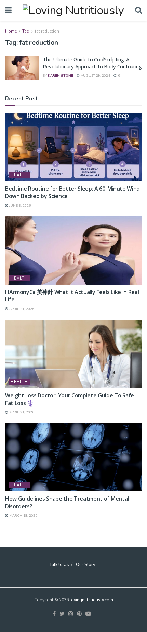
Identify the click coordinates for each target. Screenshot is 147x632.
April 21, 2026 (21, 309)
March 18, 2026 (22, 515)
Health (19, 175)
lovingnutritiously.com (91, 600)
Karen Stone (60, 75)
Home (11, 31)
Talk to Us (59, 565)
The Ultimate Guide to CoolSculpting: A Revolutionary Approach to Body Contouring (92, 63)
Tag (25, 31)
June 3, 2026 (19, 205)
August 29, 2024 (95, 75)
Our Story (85, 565)
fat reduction (47, 31)
